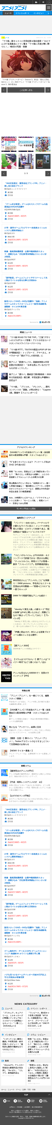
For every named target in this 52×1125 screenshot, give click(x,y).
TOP (26, 1094)
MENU (48, 8)
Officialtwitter (32, 1101)
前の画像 (4, 90)
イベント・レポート (39, 1008)
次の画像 (48, 90)
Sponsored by (34, 322)
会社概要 (27, 1107)
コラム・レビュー (38, 1034)
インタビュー (38, 13)
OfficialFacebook (19, 1101)
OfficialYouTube (45, 1101)
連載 (32, 1061)
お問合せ (12, 1107)
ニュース (8, 13)
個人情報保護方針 (37, 1107)
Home (8, 1100)
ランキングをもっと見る (26, 509)
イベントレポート (22, 13)
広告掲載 (19, 1107)
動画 (7, 1061)
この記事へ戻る (26, 90)
